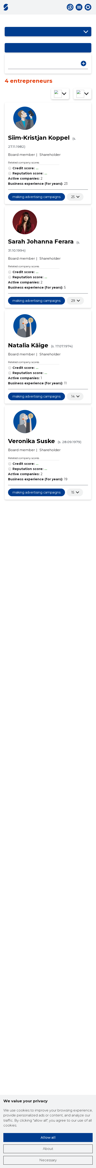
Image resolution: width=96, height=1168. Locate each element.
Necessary (48, 1160)
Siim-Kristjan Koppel (39, 137)
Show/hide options (85, 32)
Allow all (48, 1137)
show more (73, 197)
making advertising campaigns (37, 197)
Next (83, 63)
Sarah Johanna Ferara (41, 241)
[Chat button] (70, 7)
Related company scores (23, 162)
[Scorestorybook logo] (6, 7)
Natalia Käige (28, 345)
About (48, 1148)
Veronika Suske (31, 441)
